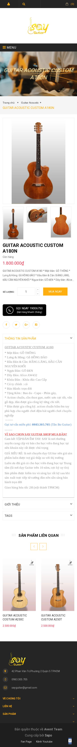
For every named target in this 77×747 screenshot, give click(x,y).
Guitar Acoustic (30, 102)
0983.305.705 (19, 679)
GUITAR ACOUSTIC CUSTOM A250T (53, 617)
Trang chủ (9, 102)
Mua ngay (55, 291)
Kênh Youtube (44, 741)
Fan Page (26, 741)
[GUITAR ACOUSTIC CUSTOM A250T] (57, 584)
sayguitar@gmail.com (24, 687)
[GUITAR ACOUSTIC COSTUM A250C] (19, 584)
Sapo (48, 735)
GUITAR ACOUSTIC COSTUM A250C (15, 617)
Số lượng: (9, 292)
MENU (11, 47)
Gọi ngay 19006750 (29, 310)
